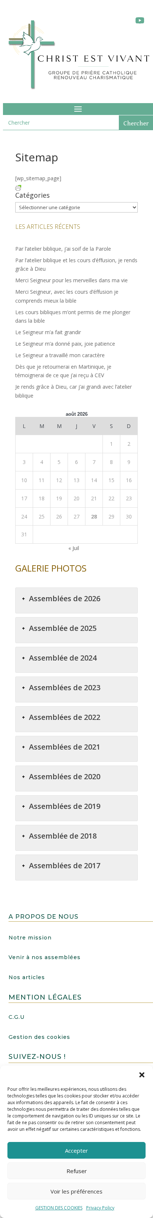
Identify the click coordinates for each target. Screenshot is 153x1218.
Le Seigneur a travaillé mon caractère (60, 355)
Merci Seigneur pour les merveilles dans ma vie (71, 280)
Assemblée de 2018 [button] (63, 836)
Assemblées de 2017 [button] (64, 865)
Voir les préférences (76, 1191)
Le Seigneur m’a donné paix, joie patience (65, 343)
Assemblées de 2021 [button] (64, 747)
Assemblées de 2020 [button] (64, 776)
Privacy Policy (100, 1208)
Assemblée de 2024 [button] (63, 658)
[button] (142, 1075)
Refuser (76, 1171)
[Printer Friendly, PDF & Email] (18, 187)
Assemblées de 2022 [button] (64, 717)
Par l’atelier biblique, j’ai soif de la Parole (63, 248)
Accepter (76, 1150)
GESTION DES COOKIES (58, 1208)
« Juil (73, 548)
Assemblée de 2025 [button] (63, 628)
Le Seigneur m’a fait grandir (48, 332)
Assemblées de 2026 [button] (64, 598)
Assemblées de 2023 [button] (64, 687)
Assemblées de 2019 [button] (64, 806)
